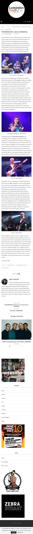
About (3, 458)
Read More (20, 532)
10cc (4, 265)
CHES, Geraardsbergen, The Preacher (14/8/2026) (16, 341)
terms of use (5, 465)
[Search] (31, 22)
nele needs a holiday (21, 265)
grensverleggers (5, 417)
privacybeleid (5, 461)
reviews (3, 398)
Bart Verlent (8, 33)
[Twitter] (25, 22)
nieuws (3, 394)
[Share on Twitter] (17, 273)
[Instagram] (27, 22)
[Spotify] (29, 22)
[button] (3, 333)
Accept (13, 532)
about (3, 421)
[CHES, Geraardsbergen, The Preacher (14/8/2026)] (16, 330)
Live (8, 26)
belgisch (4, 413)
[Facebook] (13, 523)
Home (3, 26)
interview (4, 409)
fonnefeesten (10, 265)
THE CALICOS (5, 267)
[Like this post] (14, 273)
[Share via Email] (19, 273)
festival (3, 406)
